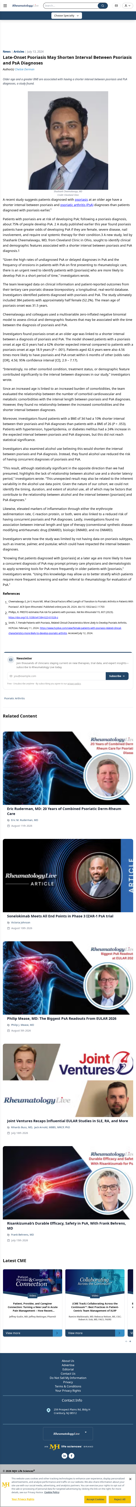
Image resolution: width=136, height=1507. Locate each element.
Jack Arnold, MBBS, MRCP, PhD (52, 1127)
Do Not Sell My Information (68, 1378)
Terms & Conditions (68, 1386)
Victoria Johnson (20, 922)
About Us (68, 1361)
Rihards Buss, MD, (22, 1127)
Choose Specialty (64, 15)
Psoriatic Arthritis (14, 698)
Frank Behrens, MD (22, 1234)
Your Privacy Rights (68, 1391)
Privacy (68, 1382)
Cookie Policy (51, 1492)
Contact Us (68, 1374)
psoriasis (81, 199)
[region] (68, 1490)
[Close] (130, 1479)
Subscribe (115, 676)
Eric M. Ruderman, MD (24, 820)
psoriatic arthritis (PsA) (76, 205)
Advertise (68, 1365)
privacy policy (74, 683)
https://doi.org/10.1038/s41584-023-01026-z (33, 617)
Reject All (119, 1499)
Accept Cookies (95, 1499)
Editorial (68, 1369)
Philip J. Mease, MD (22, 1025)
